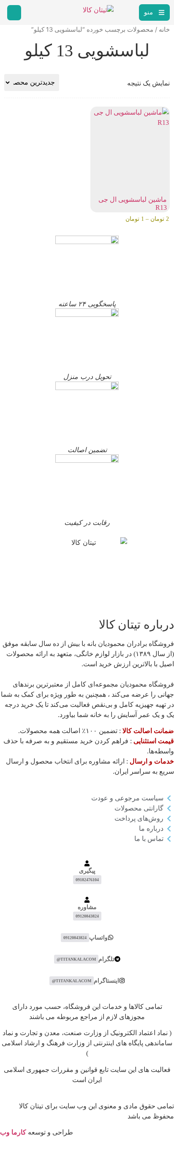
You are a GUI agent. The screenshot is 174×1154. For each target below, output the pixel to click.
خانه (164, 29)
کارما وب (13, 1132)
